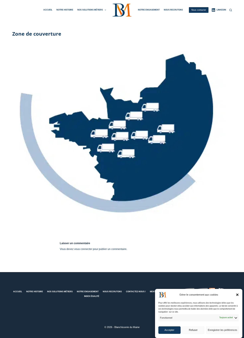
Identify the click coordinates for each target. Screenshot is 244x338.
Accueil (47, 10)
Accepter (169, 330)
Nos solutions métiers (90, 10)
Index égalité (91, 296)
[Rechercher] (230, 10)
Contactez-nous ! (136, 291)
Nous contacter (198, 10)
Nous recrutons (173, 10)
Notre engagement (149, 10)
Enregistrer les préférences (222, 330)
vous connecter (83, 249)
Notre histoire (64, 10)
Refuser (193, 330)
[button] (237, 294)
